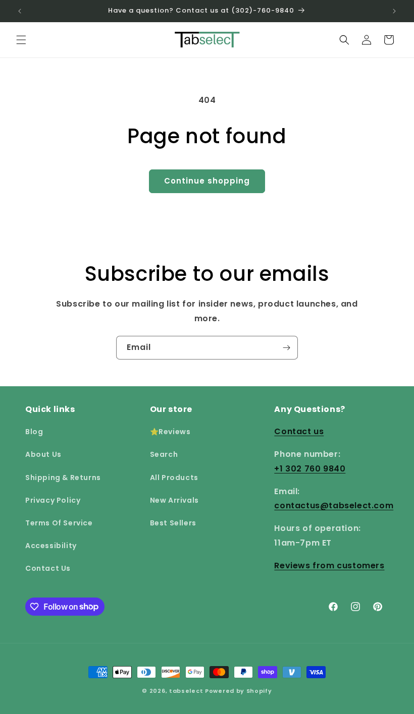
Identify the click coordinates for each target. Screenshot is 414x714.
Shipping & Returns (63, 477)
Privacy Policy (52, 500)
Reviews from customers (329, 565)
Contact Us (48, 568)
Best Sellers (173, 523)
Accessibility (51, 546)
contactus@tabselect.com (333, 505)
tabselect (186, 691)
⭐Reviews (170, 432)
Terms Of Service (59, 523)
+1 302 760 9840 (309, 468)
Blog (34, 432)
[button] (21, 40)
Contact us (299, 431)
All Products (174, 477)
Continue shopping (207, 180)
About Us (43, 454)
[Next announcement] (394, 11)
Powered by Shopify (238, 691)
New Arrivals (174, 500)
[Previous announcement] (20, 11)
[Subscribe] (286, 348)
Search (164, 454)
